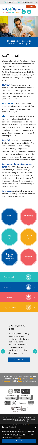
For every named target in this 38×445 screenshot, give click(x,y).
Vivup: (5, 116)
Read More (19, 359)
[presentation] (3, 351)
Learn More (17, 437)
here (20, 381)
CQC (20, 379)
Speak (30, 6)
